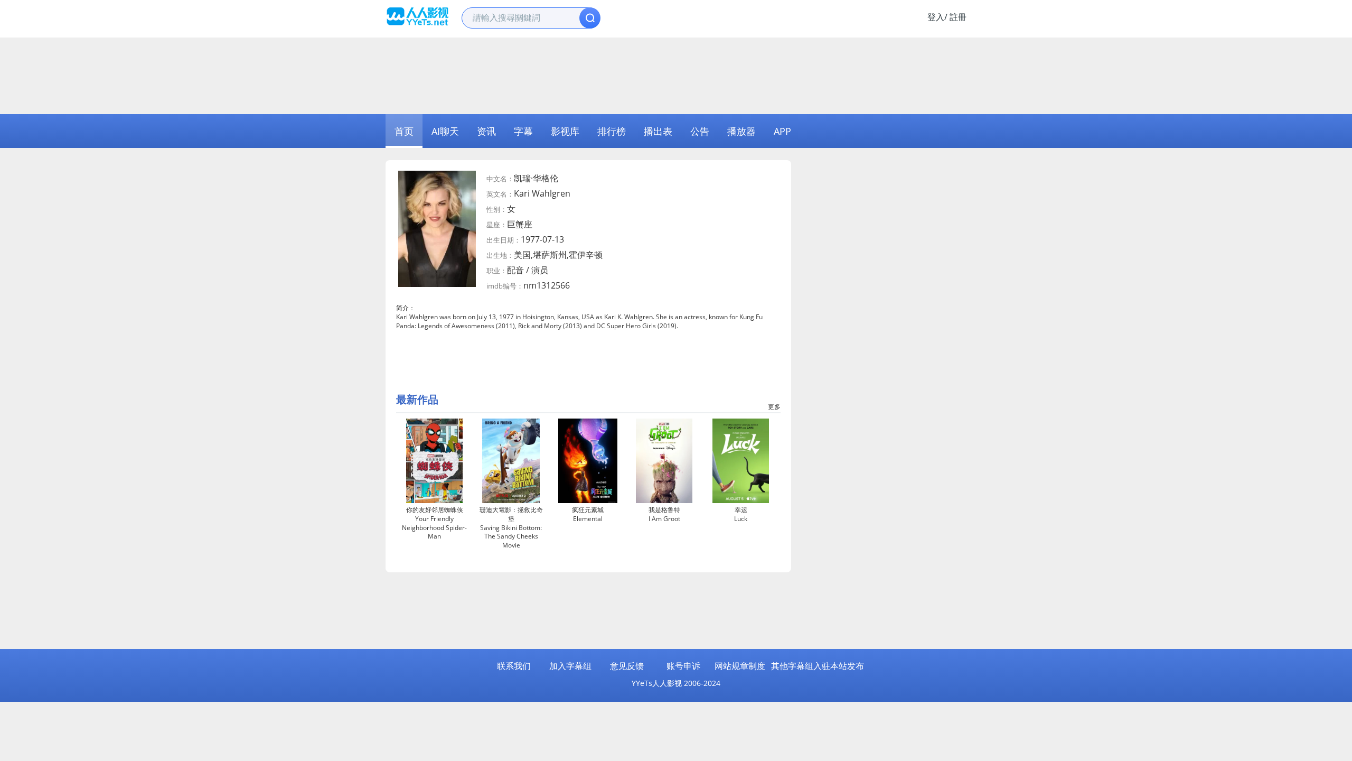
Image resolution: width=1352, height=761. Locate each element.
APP (782, 131)
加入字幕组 (570, 666)
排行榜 (611, 131)
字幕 (523, 131)
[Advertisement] (676, 74)
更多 (774, 406)
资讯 (486, 131)
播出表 (658, 131)
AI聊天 (445, 131)
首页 (404, 131)
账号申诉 (683, 666)
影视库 (565, 131)
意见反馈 (627, 666)
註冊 (958, 17)
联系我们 (514, 666)
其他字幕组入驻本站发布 (817, 666)
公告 (699, 131)
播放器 (741, 131)
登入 (935, 17)
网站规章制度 (740, 666)
